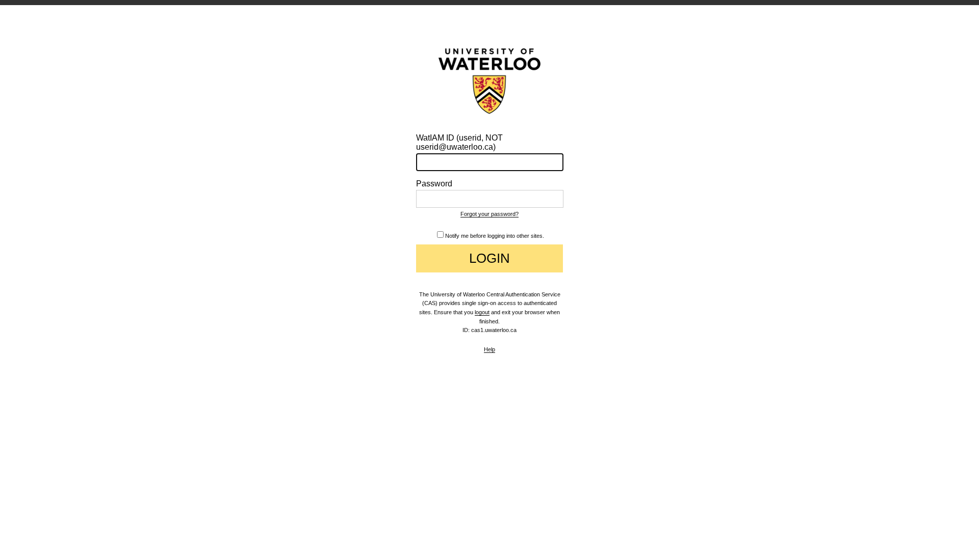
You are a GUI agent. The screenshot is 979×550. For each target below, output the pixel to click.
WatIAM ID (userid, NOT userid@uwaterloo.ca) (459, 142)
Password (434, 183)
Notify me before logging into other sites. (494, 236)
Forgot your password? (489, 214)
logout (482, 312)
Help (489, 349)
